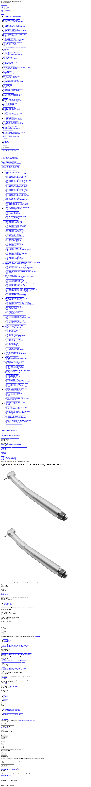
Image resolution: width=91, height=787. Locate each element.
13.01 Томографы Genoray (12, 374)
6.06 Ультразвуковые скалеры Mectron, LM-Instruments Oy (20, 282)
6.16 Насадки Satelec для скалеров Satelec (16, 294)
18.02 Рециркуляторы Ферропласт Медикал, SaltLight (19, 420)
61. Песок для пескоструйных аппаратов (13, 100)
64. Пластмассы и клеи (9, 104)
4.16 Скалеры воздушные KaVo (13, 240)
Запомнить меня (6, 726)
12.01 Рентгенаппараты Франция (14, 362)
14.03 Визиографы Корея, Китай (14, 393)
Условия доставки (5, 595)
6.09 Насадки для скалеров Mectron (14, 286)
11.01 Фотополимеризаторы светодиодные (16, 358)
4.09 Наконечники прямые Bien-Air (14, 231)
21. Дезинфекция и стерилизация (11, 52)
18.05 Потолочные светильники (14, 424)
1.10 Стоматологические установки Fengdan (17, 185)
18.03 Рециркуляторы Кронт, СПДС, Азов (16, 421)
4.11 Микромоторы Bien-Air (13, 234)
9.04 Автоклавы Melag (11, 331)
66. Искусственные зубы (9, 107)
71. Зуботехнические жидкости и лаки (12, 113)
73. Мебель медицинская (9, 117)
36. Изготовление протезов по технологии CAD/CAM (16, 67)
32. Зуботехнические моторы (10, 62)
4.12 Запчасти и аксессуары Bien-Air (15, 235)
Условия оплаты (13, 595)
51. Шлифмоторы (7, 86)
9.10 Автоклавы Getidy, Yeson (13, 339)
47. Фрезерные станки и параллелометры (13, 81)
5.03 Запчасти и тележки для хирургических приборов (19, 267)
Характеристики (7, 603)
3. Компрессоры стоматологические (12, 27)
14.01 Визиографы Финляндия (13, 390)
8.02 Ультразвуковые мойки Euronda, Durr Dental (18, 317)
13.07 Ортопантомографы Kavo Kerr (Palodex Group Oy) (19, 381)
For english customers (5, 719)
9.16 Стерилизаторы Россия (13, 347)
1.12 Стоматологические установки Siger (16, 188)
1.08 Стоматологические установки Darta (16, 182)
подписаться (4, 677)
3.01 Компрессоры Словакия (13, 209)
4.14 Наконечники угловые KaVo (14, 238)
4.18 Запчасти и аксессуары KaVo (14, 243)
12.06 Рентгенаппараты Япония (14, 368)
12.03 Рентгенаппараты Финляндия (15, 365)
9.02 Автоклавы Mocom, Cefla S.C (14, 329)
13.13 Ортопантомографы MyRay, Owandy (16, 388)
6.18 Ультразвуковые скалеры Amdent (15, 297)
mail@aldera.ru (4, 5)
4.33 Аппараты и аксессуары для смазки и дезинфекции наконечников (23, 262)
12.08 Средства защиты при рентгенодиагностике (18, 370)
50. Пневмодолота (7, 85)
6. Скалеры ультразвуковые (10, 31)
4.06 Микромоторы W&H (12, 227)
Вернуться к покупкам (6, 769)
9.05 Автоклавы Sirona (11, 333)
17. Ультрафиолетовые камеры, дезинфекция (14, 45)
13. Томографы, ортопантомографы (12, 40)
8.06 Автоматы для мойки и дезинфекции (16, 322)
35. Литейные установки (9, 66)
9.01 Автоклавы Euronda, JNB (13, 327)
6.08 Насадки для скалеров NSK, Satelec (16, 285)
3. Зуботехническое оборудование (11, 19)
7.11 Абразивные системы (12, 312)
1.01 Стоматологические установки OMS (16, 173)
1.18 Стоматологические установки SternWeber (17, 195)
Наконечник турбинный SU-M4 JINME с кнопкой (13, 669)
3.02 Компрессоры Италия (12, 211)
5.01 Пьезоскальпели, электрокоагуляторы (16, 265)
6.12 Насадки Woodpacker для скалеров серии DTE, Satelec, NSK (22, 289)
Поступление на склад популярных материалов (12, 441)
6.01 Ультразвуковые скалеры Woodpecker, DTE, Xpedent (20, 276)
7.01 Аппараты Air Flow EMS (13, 299)
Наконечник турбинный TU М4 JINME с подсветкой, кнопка (15, 654)
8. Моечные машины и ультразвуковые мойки (14, 34)
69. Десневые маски (8, 110)
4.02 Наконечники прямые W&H (14, 222)
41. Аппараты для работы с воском (11, 73)
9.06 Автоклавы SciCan (12, 334)
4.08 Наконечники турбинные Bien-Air (15, 230)
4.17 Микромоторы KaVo (12, 241)
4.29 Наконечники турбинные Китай (15, 257)
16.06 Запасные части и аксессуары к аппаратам (18, 411)
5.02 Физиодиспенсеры (12, 266)
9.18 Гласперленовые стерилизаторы (15, 349)
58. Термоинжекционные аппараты (12, 95)
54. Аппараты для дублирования (11, 90)
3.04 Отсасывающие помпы (13, 213)
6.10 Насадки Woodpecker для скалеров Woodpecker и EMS (20, 288)
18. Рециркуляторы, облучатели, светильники (14, 47)
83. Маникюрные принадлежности (11, 133)
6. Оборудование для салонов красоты (12, 22)
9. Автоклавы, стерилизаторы (10, 35)
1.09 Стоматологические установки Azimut (16, 184)
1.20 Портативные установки (13, 198)
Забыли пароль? (4, 727)
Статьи (5, 145)
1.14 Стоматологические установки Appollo (17, 190)
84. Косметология (7, 135)
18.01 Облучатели (10, 419)
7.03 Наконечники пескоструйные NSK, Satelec (17, 302)
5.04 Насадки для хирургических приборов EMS (18, 268)
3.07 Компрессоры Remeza (12, 217)
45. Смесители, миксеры (9, 78)
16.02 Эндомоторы (10, 406)
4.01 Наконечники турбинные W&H (15, 221)
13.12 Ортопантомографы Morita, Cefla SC (16, 386)
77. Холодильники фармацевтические (12, 122)
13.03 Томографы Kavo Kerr (13, 376)
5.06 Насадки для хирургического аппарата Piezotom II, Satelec (21, 271)
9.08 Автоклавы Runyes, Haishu (13, 336)
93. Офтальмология (8, 130)
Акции (5, 138)
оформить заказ (15, 769)
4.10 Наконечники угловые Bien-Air (15, 232)
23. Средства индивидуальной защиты (12, 54)
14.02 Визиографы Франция (13, 392)
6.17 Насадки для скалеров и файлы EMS (16, 295)
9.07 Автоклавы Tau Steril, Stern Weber (15, 335)
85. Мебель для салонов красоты (11, 136)
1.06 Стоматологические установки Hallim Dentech (18, 180)
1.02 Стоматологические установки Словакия (17, 175)
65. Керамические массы (9, 105)
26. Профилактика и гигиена (10, 58)
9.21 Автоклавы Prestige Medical (14, 352)
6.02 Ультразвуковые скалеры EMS (14, 277)
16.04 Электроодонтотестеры (13, 408)
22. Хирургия (6, 53)
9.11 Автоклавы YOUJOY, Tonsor (14, 340)
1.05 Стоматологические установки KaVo (16, 179)
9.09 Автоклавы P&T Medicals (13, 338)
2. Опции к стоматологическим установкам (14, 26)
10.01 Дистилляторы (11, 354)
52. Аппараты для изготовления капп (12, 87)
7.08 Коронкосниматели (12, 308)
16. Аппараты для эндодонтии (10, 44)
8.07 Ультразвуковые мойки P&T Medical (16, 324)
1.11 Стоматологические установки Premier (16, 186)
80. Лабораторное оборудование (11, 126)
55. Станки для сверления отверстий (12, 91)
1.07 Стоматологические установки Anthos (16, 181)
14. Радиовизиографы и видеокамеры (12, 42)
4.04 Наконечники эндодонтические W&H (16, 225)
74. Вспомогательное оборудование (12, 118)
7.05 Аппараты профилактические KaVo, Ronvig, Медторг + (20, 304)
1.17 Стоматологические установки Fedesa (16, 194)
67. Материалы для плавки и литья (11, 108)
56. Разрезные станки (8, 93)
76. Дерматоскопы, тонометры (10, 121)
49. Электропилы (7, 84)
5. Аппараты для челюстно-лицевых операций (14, 30)
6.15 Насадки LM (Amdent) (12, 293)
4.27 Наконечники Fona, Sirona (13, 254)
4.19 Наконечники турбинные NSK (14, 244)
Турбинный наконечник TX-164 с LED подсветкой (13, 662)
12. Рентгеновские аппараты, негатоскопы (13, 39)
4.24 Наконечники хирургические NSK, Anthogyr (18, 250)
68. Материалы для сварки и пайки (11, 109)
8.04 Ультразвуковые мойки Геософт (15, 320)
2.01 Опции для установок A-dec (14, 202)
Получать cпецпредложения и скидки (11, 749)
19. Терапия (6, 49)
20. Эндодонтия (7, 50)
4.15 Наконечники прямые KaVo (14, 239)
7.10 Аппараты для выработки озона (15, 311)
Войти (2, 730)
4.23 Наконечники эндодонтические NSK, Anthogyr (18, 249)
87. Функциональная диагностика (11, 128)
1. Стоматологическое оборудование (12, 16)
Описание (5, 602)
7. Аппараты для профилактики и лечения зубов (15, 33)
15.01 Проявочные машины (13, 401)
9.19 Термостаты (10, 351)
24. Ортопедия (6, 56)
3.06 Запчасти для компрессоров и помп (16, 216)
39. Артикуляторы (7, 71)
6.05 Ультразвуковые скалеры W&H (14, 281)
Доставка (5, 141)
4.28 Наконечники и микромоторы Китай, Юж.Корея (19, 256)
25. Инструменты (7, 57)
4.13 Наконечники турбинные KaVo (15, 236)
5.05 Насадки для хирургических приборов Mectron (18, 270)
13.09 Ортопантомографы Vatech (14, 384)
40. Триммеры (6, 72)
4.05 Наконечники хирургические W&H (16, 226)
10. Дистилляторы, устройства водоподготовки (14, 36)
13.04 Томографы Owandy (12, 377)
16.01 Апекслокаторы (11, 404)
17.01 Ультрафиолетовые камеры (14, 416)
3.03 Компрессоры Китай (12, 212)
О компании (6, 142)
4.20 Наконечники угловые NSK (14, 245)
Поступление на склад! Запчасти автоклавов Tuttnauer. (14, 447)
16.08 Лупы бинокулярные (12, 413)
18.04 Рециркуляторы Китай (13, 422)
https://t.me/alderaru (13, 685)
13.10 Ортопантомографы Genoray (14, 385)
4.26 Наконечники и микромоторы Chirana (16, 253)
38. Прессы (6, 70)
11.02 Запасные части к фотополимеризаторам (17, 359)
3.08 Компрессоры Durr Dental (13, 218)
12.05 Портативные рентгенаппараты (15, 367)
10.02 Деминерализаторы (12, 356)
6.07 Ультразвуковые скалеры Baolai (15, 284)
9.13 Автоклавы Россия (12, 343)
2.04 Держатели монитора (12, 205)
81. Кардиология (7, 127)
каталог (2, 14)
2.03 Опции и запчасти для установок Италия (17, 204)
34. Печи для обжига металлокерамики (12, 64)
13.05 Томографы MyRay (12, 379)
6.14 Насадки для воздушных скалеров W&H (17, 291)
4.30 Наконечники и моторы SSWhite (15, 258)
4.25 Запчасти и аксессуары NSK (14, 252)
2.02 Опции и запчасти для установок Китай (17, 203)
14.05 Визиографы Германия (13, 395)
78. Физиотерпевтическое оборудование (13, 123)
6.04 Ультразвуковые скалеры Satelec (15, 280)
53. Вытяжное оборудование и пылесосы (13, 89)
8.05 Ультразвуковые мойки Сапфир (15, 321)
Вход (2, 10)
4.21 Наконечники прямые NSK (14, 247)
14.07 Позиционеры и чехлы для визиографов (17, 398)
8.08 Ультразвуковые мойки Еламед (14, 325)
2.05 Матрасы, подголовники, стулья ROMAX (17, 207)
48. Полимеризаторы (8, 82)
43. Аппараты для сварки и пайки (11, 76)
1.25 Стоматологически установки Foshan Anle (17, 199)
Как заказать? (6, 140)
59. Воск (5, 98)
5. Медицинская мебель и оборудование (13, 21)
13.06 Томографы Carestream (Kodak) (15, 380)
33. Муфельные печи (8, 63)
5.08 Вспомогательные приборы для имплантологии (19, 274)
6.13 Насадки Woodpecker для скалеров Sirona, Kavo (18, 290)
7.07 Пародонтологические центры (14, 307)
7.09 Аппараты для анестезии (13, 309)
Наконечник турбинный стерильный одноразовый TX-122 (15, 646)
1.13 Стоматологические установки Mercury (17, 189)
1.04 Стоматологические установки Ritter (16, 177)
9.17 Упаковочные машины (12, 348)
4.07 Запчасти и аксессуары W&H (14, 229)
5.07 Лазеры (9, 272)
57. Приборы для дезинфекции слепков (12, 94)
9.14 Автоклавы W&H (11, 344)
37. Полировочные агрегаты (10, 68)
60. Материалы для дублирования (11, 99)
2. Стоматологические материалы (11, 17)
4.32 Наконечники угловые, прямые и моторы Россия (19, 261)
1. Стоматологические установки (11, 25)
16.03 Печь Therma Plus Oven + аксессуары (16, 407)
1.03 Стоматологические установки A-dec (16, 176)
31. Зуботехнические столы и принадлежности (14, 61)
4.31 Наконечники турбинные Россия (15, 259)
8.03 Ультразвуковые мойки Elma (14, 318)
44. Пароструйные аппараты (10, 77)
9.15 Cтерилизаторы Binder (12, 345)
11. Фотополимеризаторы (9, 38)
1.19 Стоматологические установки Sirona (16, 196)
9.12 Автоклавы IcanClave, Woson (14, 342)
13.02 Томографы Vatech (12, 375)
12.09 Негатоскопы (10, 371)
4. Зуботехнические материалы (10, 20)
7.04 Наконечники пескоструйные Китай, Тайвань (18, 303)
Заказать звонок (4, 594)
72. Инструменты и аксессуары (11, 114)
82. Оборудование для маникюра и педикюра (14, 132)
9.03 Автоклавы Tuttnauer (12, 330)
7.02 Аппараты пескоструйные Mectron (15, 300)
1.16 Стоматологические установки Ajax (16, 193)
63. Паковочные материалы (10, 103)
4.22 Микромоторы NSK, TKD (13, 248)
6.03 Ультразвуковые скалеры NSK (14, 279)
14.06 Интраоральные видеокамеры (15, 397)
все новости (3, 448)
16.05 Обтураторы (10, 410)
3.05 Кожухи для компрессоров (13, 214)
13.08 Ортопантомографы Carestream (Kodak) (17, 383)
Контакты (5, 143)
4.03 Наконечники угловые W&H (14, 223)
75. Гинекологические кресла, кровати (12, 119)
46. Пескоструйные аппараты (10, 80)
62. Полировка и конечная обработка (12, 101)
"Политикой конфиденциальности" (27, 720)
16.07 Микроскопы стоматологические (15, 412)
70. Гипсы (5, 112)
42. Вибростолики (7, 75)
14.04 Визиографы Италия (12, 394)
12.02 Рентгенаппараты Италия (13, 363)
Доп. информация (7, 604)
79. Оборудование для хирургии (11, 124)
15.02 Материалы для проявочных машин (16, 402)
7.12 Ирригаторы (10, 313)
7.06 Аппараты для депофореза (13, 306)
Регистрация (7, 10)
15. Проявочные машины (9, 43)
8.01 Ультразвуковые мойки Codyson (15, 316)
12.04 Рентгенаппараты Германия (14, 366)
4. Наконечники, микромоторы (10, 29)
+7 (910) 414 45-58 (5, 7)
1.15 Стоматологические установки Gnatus (16, 191)
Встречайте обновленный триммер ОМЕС (11, 444)
